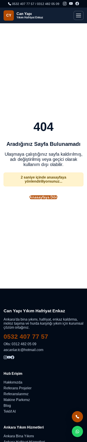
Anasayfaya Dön (43, 197)
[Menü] (78, 15)
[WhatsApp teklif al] (77, 431)
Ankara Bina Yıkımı (19, 436)
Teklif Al (10, 411)
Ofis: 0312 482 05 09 (20, 344)
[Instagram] (64, 4)
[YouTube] (71, 4)
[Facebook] (77, 4)
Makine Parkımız (17, 400)
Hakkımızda (13, 382)
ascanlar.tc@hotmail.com (23, 350)
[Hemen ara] (77, 416)
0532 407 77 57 (26, 336)
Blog (7, 406)
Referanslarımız (16, 394)
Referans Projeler (17, 388)
